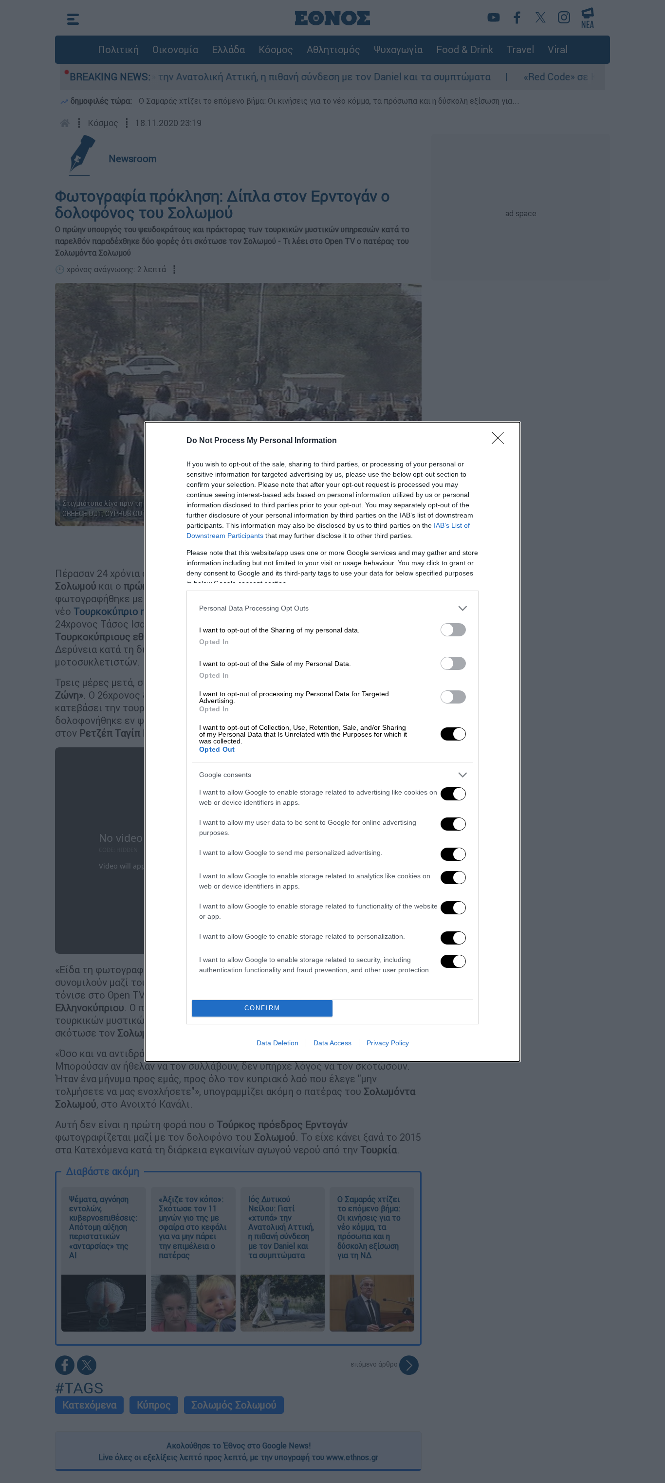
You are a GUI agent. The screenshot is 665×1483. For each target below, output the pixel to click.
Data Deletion (277, 1043)
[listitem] (332, 608)
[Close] (501, 441)
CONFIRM (262, 1008)
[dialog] (332, 741)
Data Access (332, 1043)
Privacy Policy (388, 1043)
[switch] (453, 629)
